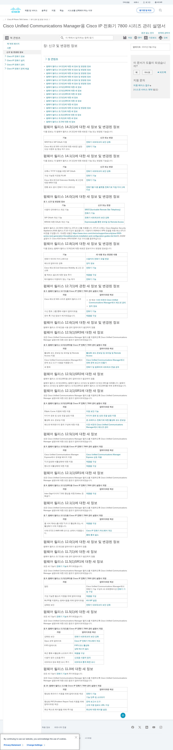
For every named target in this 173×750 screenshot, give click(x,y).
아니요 (147, 72)
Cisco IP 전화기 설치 (16, 60)
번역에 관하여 (164, 33)
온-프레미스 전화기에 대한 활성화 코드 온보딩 (106, 420)
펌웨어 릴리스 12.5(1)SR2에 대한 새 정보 (63, 90)
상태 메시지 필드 (81, 649)
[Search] (62, 37)
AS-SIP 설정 (91, 600)
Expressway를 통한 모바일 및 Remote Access (104, 222)
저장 (130, 38)
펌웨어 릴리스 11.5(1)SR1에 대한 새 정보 (63, 115)
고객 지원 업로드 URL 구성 (97, 705)
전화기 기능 (91, 146)
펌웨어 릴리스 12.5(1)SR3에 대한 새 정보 (63, 87)
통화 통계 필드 (92, 535)
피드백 (163, 72)
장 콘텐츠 (53, 59)
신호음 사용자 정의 (82, 658)
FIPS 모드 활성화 (81, 645)
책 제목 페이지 (13, 44)
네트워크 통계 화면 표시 (84, 662)
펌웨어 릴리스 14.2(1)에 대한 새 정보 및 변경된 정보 (68, 66)
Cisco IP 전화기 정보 (16, 56)
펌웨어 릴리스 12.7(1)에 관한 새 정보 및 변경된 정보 (68, 80)
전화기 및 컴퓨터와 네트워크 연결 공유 (102, 367)
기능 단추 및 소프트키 (95, 697)
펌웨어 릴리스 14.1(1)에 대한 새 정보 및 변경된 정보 (68, 70)
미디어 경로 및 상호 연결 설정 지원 (101, 416)
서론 (9, 48)
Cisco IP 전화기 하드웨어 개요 (99, 530)
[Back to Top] (123, 715)
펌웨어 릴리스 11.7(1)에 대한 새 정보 (62, 111)
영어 (140, 37)
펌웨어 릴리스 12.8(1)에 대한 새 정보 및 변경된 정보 (68, 77)
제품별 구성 (91, 275)
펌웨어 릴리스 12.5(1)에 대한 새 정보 (62, 97)
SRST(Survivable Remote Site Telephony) (102, 209)
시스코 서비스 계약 (143, 89)
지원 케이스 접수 (141, 85)
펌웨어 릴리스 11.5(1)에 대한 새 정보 (62, 118)
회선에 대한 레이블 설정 (96, 709)
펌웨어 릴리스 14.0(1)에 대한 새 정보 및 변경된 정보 (68, 73)
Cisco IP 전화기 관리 (16, 64)
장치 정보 (90, 263)
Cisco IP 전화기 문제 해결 (18, 69)
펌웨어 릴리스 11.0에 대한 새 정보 (60, 122)
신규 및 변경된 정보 (14, 52)
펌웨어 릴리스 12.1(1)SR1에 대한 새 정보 (63, 94)
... (3, 19)
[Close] (76, 737)
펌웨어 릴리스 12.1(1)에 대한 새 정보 (62, 104)
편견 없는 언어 (147, 33)
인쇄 (165, 38)
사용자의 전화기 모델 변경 (97, 259)
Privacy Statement (12, 745)
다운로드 (153, 38)
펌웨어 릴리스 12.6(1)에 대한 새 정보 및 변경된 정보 (68, 83)
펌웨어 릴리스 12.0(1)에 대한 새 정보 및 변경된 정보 (68, 108)
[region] (39, 742)
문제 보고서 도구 (93, 701)
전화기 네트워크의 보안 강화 (98, 142)
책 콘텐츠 (15, 38)
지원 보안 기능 (92, 411)
